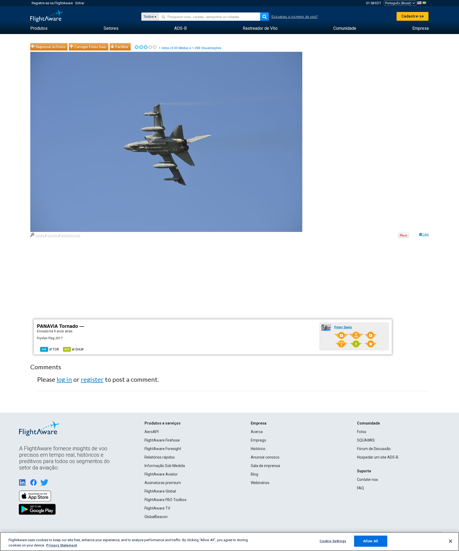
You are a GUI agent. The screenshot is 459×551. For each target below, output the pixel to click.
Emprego (258, 440)
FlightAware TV (157, 508)
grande (52, 236)
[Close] (450, 541)
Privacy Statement (61, 545)
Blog (254, 474)
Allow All (370, 541)
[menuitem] (39, 28)
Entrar (79, 3)
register (92, 379)
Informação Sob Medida (164, 466)
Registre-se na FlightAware (52, 3)
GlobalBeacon (156, 517)
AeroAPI (151, 432)
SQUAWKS (366, 440)
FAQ (360, 488)
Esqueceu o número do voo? (294, 17)
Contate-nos (367, 479)
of (50, 349)
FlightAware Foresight (162, 449)
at (74, 349)
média (39, 236)
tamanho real (70, 236)
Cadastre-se (412, 16)
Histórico (258, 449)
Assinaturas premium (162, 483)
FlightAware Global (160, 491)
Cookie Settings (333, 541)
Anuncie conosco (265, 457)
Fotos (361, 432)
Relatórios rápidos (159, 457)
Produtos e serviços (162, 423)
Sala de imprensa (265, 466)
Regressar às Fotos (50, 47)
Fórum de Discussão (374, 449)
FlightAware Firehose (162, 440)
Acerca (257, 432)
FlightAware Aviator (161, 474)
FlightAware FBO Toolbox (165, 500)
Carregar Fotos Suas (90, 47)
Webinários (260, 483)
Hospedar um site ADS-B (377, 457)
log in (64, 379)
